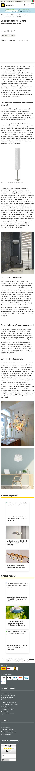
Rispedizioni (4, 711)
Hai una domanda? (6, 693)
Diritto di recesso (6, 707)
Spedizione (4, 700)
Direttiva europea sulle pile (8, 702)
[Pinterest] (8, 31)
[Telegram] (14, 31)
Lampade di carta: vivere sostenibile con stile (14, 16)
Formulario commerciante (8, 732)
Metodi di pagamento (7, 697)
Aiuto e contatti (5, 727)
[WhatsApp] (11, 31)
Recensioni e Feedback (7, 729)
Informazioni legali (6, 734)
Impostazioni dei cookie (7, 713)
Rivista (12, 15)
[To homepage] (7, 5)
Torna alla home (5, 15)
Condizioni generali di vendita (9, 704)
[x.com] (5, 31)
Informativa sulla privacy (8, 695)
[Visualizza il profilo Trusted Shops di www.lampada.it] (17, 752)
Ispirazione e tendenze (22, 15)
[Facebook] (2, 31)
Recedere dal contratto (7, 709)
